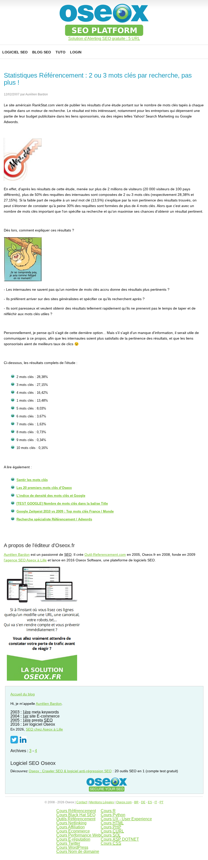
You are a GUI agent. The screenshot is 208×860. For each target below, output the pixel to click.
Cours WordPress (72, 847)
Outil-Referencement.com (105, 554)
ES (150, 802)
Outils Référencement (75, 819)
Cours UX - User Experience (126, 819)
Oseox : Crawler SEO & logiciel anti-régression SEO (70, 771)
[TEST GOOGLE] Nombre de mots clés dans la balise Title (62, 503)
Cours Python (113, 815)
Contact (81, 802)
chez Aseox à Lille (44, 729)
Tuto (60, 52)
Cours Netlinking (71, 823)
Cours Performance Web (78, 835)
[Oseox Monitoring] (42, 679)
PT (161, 802)
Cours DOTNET (120, 839)
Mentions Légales (101, 802)
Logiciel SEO (15, 52)
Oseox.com (124, 802)
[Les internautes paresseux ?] (23, 280)
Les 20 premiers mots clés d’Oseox (44, 488)
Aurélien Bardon (17, 554)
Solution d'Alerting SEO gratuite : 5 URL (104, 39)
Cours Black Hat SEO (75, 815)
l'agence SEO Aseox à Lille (25, 560)
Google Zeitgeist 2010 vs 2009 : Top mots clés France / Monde (65, 511)
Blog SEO (41, 52)
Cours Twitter (68, 843)
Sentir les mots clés (32, 480)
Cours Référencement (76, 811)
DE (143, 802)
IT (155, 802)
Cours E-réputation (73, 839)
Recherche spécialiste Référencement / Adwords (54, 519)
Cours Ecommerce (73, 831)
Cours (112, 823)
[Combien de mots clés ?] (23, 180)
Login (75, 52)
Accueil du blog (22, 694)
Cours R (108, 811)
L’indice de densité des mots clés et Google (50, 496)
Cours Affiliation (70, 827)
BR (136, 802)
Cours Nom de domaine (77, 851)
